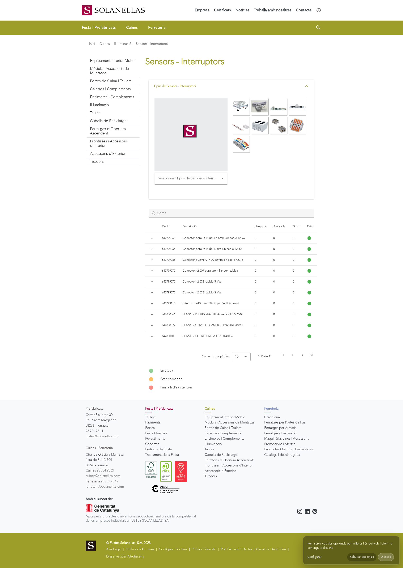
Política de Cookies (140, 549)
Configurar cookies (173, 549)
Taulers (150, 417)
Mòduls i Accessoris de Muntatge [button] (109, 71)
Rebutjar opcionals (362, 557)
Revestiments (155, 438)
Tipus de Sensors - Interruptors (175, 86)
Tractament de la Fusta (162, 455)
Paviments (152, 422)
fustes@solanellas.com (102, 436)
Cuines (132, 28)
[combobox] (191, 178)
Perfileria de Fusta (158, 449)
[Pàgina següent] (302, 355)
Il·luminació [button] (99, 105)
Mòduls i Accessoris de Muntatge (230, 422)
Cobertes (152, 444)
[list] (231, 379)
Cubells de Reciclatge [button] (108, 121)
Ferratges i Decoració (280, 433)
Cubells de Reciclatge (221, 455)
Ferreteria (157, 28)
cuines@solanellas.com (103, 476)
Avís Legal (113, 549)
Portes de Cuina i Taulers (223, 428)
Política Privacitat (204, 549)
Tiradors (211, 476)
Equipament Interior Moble (225, 417)
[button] (318, 28)
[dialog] (351, 550)
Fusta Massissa (156, 433)
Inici (92, 44)
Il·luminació (122, 44)
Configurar (314, 556)
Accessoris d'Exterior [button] (108, 154)
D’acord (386, 557)
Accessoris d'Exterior (220, 471)
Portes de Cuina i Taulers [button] (110, 81)
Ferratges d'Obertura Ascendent (229, 460)
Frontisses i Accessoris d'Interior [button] (109, 143)
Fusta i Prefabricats (99, 28)
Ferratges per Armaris (280, 428)
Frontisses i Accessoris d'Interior (229, 465)
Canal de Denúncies (271, 549)
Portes (150, 428)
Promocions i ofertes (279, 444)
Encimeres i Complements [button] (112, 97)
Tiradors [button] (97, 162)
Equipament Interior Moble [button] (113, 61)
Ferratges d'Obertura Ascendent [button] (108, 131)
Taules (209, 449)
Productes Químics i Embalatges (288, 449)
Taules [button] (95, 113)
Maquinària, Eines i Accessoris (286, 438)
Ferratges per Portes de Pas (284, 422)
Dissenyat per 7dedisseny (125, 556)
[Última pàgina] (311, 355)
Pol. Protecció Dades (236, 549)
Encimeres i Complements (224, 438)
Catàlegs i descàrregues (282, 455)
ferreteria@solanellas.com (105, 487)
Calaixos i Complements (223, 433)
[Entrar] (318, 10)
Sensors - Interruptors (152, 44)
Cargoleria (272, 417)
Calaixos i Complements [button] (110, 89)
